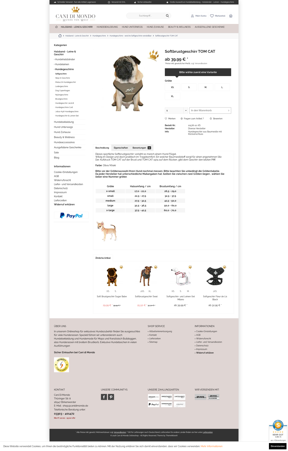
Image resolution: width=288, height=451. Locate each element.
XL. (150, 291)
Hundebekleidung (64, 122)
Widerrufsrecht (62, 180)
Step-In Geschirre (62, 78)
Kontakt (58, 196)
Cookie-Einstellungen (66, 172)
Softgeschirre (61, 74)
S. (116, 291)
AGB (56, 176)
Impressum (60, 192)
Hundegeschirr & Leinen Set (67, 116)
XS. (108, 291)
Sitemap (153, 342)
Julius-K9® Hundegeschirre (66, 112)
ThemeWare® (172, 436)
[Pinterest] (111, 397)
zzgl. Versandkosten (199, 63)
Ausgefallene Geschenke (67, 147)
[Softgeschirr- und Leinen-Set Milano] (181, 275)
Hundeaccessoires (64, 142)
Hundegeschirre (64, 69)
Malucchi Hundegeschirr (65, 82)
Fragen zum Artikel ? (193, 118)
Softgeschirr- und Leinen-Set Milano (180, 298)
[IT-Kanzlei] (97, 364)
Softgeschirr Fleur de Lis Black (215, 298)
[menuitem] (231, 16)
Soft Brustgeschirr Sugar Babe (112, 296)
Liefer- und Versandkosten (68, 184)
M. (188, 291)
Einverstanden (278, 446)
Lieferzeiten (60, 200)
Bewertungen (141, 148)
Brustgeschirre (61, 99)
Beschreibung (102, 148)
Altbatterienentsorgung (160, 331)
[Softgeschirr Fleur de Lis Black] (215, 275)
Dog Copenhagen (62, 91)
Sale (56, 152)
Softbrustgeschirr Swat (146, 296)
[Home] (56, 27)
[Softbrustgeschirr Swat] (146, 275)
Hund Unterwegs (63, 127)
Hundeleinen (61, 64)
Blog (56, 157)
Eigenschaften (121, 148)
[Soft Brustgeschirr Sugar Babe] (112, 275)
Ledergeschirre (61, 86)
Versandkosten (120, 432)
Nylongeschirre (61, 95)
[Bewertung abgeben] (198, 55)
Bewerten (217, 118)
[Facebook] (104, 397)
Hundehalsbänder (64, 59)
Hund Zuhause (62, 132)
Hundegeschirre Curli (64, 107)
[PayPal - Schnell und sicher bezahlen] (71, 215)
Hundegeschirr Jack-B (64, 103)
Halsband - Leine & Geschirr (65, 53)
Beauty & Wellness (64, 137)
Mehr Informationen (211, 446)
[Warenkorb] (231, 16)
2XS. (142, 291)
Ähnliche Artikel (103, 258)
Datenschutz (61, 188)
